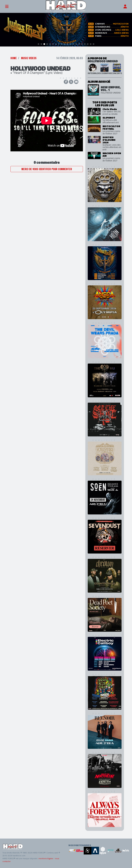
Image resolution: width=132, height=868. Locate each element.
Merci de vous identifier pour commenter (46, 169)
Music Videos (29, 58)
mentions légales (45, 858)
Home (13, 58)
